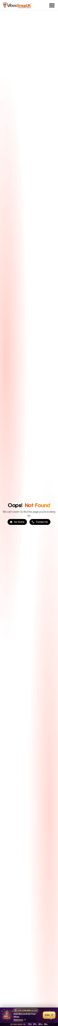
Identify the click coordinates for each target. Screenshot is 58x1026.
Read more (18, 1020)
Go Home (19, 522)
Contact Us (42, 522)
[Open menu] (51, 5)
